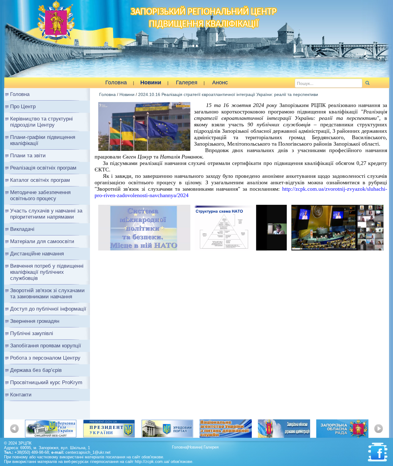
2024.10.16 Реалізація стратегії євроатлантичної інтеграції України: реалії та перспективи (228, 94)
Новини (150, 82)
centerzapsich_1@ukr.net (88, 452)
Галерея (186, 82)
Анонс (220, 82)
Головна (116, 82)
